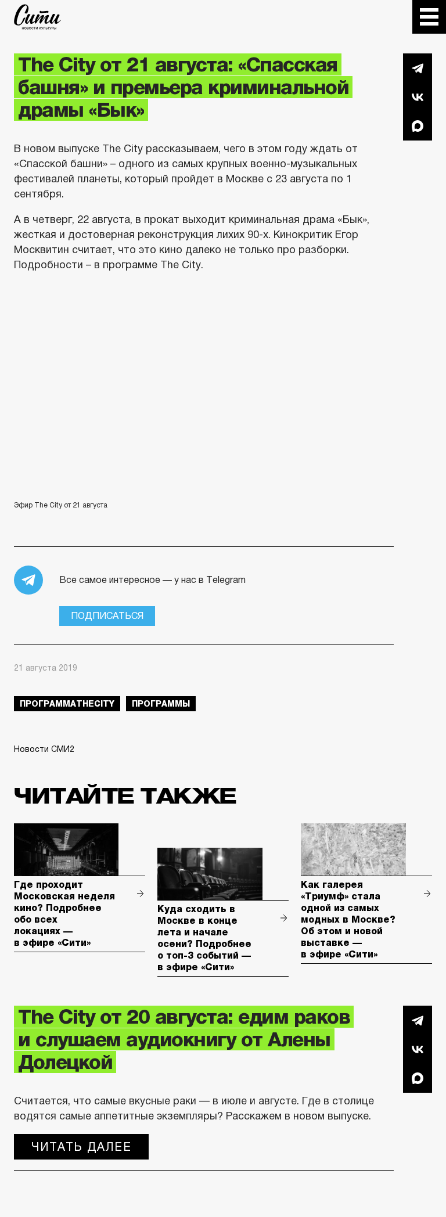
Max (417, 126)
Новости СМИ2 (44, 749)
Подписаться (107, 616)
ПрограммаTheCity (67, 703)
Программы (161, 703)
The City (37, 17)
